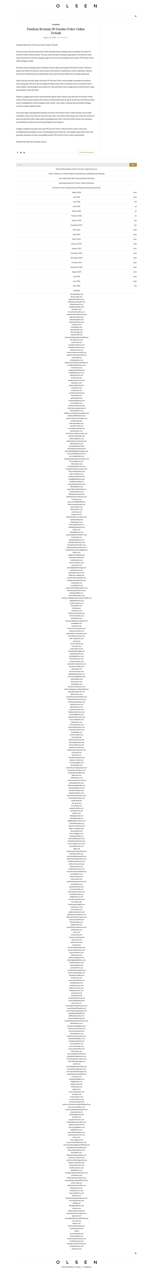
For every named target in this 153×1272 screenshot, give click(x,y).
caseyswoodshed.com (76, 919)
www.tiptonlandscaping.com (76, 1071)
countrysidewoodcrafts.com (76, 352)
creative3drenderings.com (76, 970)
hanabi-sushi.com (77, 1084)
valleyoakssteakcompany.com (76, 917)
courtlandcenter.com (76, 894)
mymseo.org (76, 1221)
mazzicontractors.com (76, 1120)
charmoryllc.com (76, 682)
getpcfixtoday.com (76, 375)
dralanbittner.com (76, 522)
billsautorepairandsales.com (76, 1155)
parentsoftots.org (76, 968)
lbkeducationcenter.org (76, 613)
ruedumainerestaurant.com (76, 750)
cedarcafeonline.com (76, 317)
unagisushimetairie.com (76, 370)
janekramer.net (76, 800)
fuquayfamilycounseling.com (76, 1213)
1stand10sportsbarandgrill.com (76, 550)
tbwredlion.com (76, 1152)
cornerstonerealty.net (76, 1102)
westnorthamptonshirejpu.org (76, 418)
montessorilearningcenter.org (76, 1160)
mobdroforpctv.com (76, 659)
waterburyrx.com (77, 907)
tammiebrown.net (76, 811)
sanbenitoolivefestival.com (76, 664)
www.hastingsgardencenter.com (76, 1109)
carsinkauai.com (76, 1175)
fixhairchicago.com (76, 922)
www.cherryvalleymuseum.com (76, 433)
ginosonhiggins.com (76, 833)
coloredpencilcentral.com (76, 484)
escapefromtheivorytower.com (76, 469)
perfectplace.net (76, 618)
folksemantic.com (76, 509)
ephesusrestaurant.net (76, 1125)
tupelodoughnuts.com (76, 540)
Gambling (56, 24)
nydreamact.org (76, 368)
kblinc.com (76, 530)
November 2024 (76, 258)
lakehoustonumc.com (76, 988)
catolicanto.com (76, 611)
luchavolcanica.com (76, 876)
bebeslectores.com (76, 444)
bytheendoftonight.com (76, 651)
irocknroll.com (77, 499)
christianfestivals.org (76, 823)
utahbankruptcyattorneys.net (76, 497)
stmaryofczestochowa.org (76, 780)
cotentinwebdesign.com (76, 436)
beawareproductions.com (76, 770)
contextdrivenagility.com (76, 773)
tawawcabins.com (76, 507)
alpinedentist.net (76, 398)
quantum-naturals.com (76, 1157)
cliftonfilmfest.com (76, 487)
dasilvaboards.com (76, 704)
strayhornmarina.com (76, 709)
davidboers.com (76, 978)
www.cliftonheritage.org (76, 1061)
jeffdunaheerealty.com (76, 1016)
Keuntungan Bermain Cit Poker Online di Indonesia (76, 183)
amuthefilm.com (76, 732)
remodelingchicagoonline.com (76, 1066)
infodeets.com (77, 309)
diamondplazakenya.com (76, 1150)
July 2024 (76, 276)
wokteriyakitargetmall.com (76, 578)
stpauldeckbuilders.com (76, 1038)
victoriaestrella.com (76, 889)
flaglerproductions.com (76, 712)
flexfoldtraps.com (76, 1023)
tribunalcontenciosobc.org (76, 699)
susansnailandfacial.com (76, 1000)
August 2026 (76, 192)
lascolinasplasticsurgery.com (76, 1059)
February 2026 (76, 216)
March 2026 (76, 211)
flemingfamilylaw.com (76, 1206)
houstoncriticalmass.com (76, 687)
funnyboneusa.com (76, 866)
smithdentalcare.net (76, 1241)
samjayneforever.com (76, 1165)
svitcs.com (76, 932)
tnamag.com (76, 945)
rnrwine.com (76, 1208)
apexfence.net (76, 1249)
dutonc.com (76, 813)
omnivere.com (77, 325)
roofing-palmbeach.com (76, 476)
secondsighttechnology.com (76, 568)
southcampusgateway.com (76, 408)
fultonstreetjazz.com (76, 423)
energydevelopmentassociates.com (76, 459)
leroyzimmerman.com (76, 1201)
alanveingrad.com (76, 831)
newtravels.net (76, 342)
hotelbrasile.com (76, 421)
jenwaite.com (76, 1195)
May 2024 (76, 286)
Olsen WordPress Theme (71, 1267)
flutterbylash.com (76, 1188)
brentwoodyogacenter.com (76, 1069)
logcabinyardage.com (76, 975)
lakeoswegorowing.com (76, 1211)
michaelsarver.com (76, 570)
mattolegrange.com (76, 818)
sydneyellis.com (76, 583)
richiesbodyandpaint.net (76, 302)
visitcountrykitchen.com (76, 826)
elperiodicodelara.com (76, 299)
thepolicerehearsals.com (76, 692)
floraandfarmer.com (76, 461)
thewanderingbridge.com (76, 785)
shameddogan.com (76, 965)
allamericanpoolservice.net (76, 590)
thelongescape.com (76, 816)
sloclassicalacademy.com (76, 702)
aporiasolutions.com (76, 952)
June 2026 (76, 202)
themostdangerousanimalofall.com (76, 689)
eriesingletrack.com (76, 532)
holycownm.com (76, 879)
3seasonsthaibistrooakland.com (76, 621)
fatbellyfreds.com (76, 1130)
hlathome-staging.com (76, 575)
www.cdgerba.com (76, 1140)
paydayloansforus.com (77, 345)
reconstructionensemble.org (76, 871)
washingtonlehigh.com (76, 1079)
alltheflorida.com (76, 1170)
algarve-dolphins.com (76, 828)
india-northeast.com (76, 474)
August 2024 (76, 272)
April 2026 (76, 206)
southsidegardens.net (76, 1114)
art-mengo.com (76, 806)
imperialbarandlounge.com (76, 489)
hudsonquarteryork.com (76, 1135)
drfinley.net (76, 1203)
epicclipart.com (76, 383)
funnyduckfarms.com (76, 1193)
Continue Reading (86, 152)
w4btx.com (76, 552)
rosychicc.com (76, 646)
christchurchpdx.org (76, 725)
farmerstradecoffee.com (76, 973)
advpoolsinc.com (76, 909)
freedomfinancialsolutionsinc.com (76, 1021)
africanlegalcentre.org (76, 742)
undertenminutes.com (76, 322)
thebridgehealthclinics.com (76, 960)
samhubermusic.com (76, 1246)
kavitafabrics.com (76, 874)
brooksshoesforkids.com (76, 947)
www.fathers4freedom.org (76, 1008)
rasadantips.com (76, 327)
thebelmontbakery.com (76, 347)
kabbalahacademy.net (76, 557)
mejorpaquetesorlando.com (76, 547)
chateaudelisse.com (76, 411)
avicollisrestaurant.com (76, 899)
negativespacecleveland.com (77, 851)
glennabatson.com (76, 707)
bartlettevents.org (76, 426)
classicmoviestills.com (76, 666)
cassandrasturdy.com (76, 661)
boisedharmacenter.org (76, 636)
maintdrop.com (76, 388)
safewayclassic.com (76, 350)
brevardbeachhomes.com (76, 466)
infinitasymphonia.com (76, 740)
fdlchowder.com (76, 1051)
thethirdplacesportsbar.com (76, 1122)
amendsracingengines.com (76, 1026)
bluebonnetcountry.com (76, 380)
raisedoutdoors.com (76, 492)
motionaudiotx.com (76, 1228)
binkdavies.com (76, 722)
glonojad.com (76, 755)
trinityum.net (76, 1117)
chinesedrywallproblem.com (76, 859)
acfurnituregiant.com (76, 319)
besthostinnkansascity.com (76, 1239)
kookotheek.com (76, 403)
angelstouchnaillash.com (76, 555)
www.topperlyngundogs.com (76, 1011)
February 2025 (76, 244)
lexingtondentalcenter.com (76, 580)
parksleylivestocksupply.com (76, 633)
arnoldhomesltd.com (76, 482)
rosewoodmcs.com (76, 1097)
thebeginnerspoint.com (76, 674)
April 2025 (76, 234)
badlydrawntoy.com (77, 985)
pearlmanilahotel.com (76, 385)
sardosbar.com (76, 512)
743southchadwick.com (76, 471)
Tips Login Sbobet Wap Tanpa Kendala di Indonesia (76, 178)
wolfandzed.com (76, 1087)
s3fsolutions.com (76, 464)
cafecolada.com (76, 669)
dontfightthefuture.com (76, 479)
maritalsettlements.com (76, 838)
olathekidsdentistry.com (76, 542)
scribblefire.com (76, 623)
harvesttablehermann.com (76, 454)
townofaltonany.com (76, 846)
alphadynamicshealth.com (77, 1185)
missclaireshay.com (76, 294)
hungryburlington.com (76, 793)
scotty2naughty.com (76, 763)
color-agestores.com (76, 638)
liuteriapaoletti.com (76, 854)
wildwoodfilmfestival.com (76, 416)
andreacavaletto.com (76, 631)
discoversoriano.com (76, 671)
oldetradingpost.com (76, 439)
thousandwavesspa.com (76, 892)
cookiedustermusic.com (76, 869)
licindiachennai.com (76, 304)
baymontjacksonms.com (76, 844)
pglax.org (76, 849)
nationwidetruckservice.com (76, 881)
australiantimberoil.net (76, 446)
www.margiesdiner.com (76, 1049)
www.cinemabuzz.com (76, 1092)
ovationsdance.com (76, 603)
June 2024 (76, 281)
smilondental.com (76, 560)
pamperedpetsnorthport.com (76, 535)
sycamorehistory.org (76, 1099)
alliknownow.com (77, 694)
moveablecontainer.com (76, 428)
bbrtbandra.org (76, 378)
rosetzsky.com (76, 752)
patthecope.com (76, 930)
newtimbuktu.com (76, 330)
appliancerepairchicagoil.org (76, 355)
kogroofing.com (76, 395)
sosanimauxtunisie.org (76, 393)
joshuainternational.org (76, 998)
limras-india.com (76, 297)
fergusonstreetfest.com (76, 1163)
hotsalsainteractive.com (76, 312)
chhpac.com (76, 1223)
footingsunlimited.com (76, 1041)
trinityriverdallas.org (76, 616)
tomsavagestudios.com (76, 595)
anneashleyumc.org (76, 1033)
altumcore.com (76, 940)
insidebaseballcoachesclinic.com (76, 1173)
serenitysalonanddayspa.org (76, 314)
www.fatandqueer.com (76, 1031)
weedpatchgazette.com (76, 527)
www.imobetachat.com (76, 980)
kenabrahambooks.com (76, 727)
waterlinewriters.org (76, 962)
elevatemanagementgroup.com (76, 1198)
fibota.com (76, 1137)
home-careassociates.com (76, 628)
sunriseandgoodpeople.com (76, 856)
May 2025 (76, 230)
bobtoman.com (76, 390)
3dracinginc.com (76, 684)
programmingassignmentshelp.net (76, 337)
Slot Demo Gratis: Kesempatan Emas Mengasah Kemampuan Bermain (76, 188)
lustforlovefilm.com (76, 735)
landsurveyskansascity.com (76, 1036)
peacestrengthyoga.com (76, 1018)
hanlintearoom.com (76, 1190)
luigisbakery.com (76, 1082)
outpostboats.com (76, 649)
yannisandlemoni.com (76, 525)
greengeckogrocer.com (77, 573)
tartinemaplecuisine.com (76, 798)
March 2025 (76, 239)
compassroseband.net (76, 937)
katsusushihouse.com (76, 745)
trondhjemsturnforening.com (77, 1147)
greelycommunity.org (76, 747)
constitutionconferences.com (76, 927)
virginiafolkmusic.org (76, 601)
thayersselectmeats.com (76, 950)
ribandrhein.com (76, 606)
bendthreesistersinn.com (76, 861)
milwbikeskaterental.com (76, 841)
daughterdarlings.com (76, 307)
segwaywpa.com (76, 955)
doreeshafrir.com (76, 765)
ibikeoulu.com (76, 775)
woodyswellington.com (76, 1127)
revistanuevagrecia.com (76, 757)
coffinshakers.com (76, 778)
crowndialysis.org (76, 585)
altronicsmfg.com (76, 332)
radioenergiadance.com (76, 401)
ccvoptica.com (76, 1076)
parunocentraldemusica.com (76, 1142)
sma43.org (76, 1064)
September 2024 (76, 267)
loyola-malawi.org (76, 644)
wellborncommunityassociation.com (76, 413)
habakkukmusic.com (76, 990)
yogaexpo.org (76, 626)
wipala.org (76, 641)
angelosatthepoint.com (76, 912)
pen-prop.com (76, 1003)
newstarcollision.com (76, 563)
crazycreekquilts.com (76, 719)
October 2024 (76, 262)
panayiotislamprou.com (76, 406)
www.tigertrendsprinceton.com (76, 1006)
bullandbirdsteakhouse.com (76, 1056)
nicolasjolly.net (76, 737)
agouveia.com (76, 1216)
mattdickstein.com (76, 983)
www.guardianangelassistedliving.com (76, 1145)
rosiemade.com (76, 537)
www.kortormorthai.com (76, 1028)
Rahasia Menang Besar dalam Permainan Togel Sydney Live (76, 169)
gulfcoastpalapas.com (76, 957)
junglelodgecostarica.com (76, 821)
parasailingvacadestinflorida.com (76, 1180)
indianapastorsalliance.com (76, 914)
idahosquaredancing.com (76, 504)
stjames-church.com (76, 760)
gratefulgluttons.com (76, 656)
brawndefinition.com (76, 714)
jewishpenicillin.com (76, 593)
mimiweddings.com (76, 1236)
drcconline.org (76, 902)
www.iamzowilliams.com (76, 1107)
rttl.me (76, 1231)
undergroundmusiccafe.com (76, 1244)
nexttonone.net (76, 993)
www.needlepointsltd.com (76, 1054)
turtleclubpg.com (76, 884)
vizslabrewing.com (76, 520)
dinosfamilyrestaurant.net (76, 449)
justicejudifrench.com (76, 783)
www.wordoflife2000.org (76, 502)
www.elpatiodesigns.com (76, 1132)
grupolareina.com (76, 431)
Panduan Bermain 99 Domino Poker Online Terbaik (56, 31)
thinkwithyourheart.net (76, 494)
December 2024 (76, 253)
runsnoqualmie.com (76, 1044)
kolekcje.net (76, 608)
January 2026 (76, 220)
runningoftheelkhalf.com (76, 1013)
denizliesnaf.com (76, 925)
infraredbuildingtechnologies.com (76, 451)
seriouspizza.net (76, 935)
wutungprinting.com (76, 836)
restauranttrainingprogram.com (76, 588)
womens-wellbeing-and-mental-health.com (76, 598)
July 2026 (76, 197)
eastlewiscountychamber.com (76, 697)
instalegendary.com (76, 360)
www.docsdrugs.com (76, 1046)
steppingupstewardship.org (76, 1074)
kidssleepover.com (76, 340)
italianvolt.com (76, 514)
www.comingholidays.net (76, 676)
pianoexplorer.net (76, 1112)
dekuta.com (76, 1089)
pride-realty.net (76, 1183)
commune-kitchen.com (76, 730)
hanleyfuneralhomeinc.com (76, 545)
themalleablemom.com (77, 788)
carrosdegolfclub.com (76, 456)
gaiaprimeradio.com (77, 808)
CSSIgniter (87, 1267)
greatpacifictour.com (76, 887)
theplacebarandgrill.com (76, 904)
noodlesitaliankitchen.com (76, 365)
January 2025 (76, 248)
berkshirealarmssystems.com (76, 517)
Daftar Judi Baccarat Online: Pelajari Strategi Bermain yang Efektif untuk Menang (76, 174)
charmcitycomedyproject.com (76, 768)
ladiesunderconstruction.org (76, 441)
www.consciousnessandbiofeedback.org (76, 1104)
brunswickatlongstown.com (76, 795)
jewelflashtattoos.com (76, 373)
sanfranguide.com (76, 679)
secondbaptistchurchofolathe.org (76, 1218)
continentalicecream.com (76, 717)
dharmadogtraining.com (76, 1226)
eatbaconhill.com (76, 335)
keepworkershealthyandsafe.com (76, 363)
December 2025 (76, 225)
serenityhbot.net (76, 995)
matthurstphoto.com (76, 1168)
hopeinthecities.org (76, 654)
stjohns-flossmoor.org (76, 864)
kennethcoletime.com (76, 790)
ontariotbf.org (76, 357)
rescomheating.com (76, 1233)
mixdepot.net (76, 1094)
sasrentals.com (76, 565)
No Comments (62, 37)
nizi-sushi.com (76, 803)
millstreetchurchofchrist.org (76, 1178)
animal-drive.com (77, 942)
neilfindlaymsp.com (76, 897)
